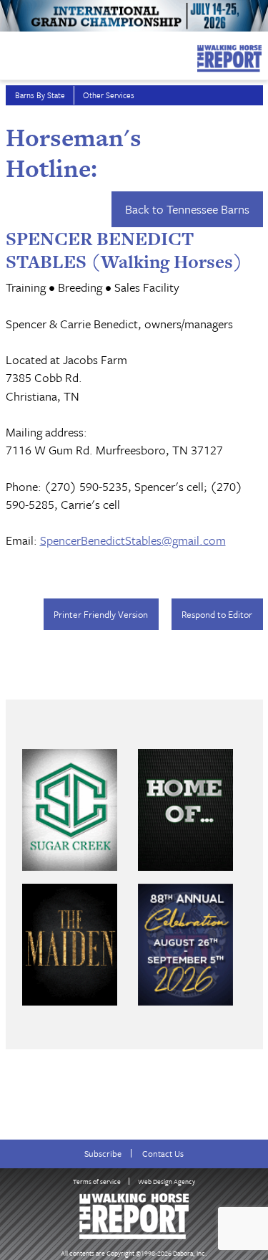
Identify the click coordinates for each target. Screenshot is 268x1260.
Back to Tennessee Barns (187, 209)
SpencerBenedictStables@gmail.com (133, 540)
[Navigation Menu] (9, 54)
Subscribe (102, 1153)
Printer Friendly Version (101, 614)
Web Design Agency (166, 1181)
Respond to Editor (217, 614)
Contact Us (163, 1153)
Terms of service (97, 1181)
